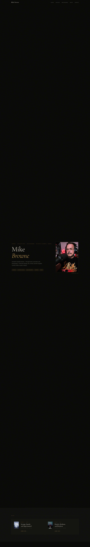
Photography (65, 2)
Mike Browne (15, 2)
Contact (77, 2)
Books (52, 2)
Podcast (58, 2)
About (71, 2)
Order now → (24, 531)
